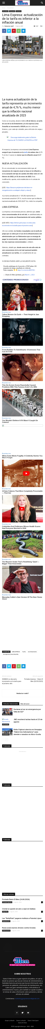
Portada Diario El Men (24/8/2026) (16, 899)
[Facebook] (17, 1013)
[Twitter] (22, 1013)
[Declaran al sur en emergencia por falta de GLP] (7, 711)
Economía (18, 11)
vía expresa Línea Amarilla (10, 654)
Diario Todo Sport (33, 1020)
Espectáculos (6, 921)
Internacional (6, 930)
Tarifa (24, 651)
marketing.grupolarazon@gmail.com (27, 999)
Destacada (12, 11)
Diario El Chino (22, 1023)
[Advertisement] (22, 79)
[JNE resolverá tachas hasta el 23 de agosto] (7, 721)
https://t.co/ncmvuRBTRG (26, 270)
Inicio (3, 8)
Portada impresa (7, 902)
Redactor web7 (9, 26)
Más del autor (25, 704)
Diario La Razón (21, 1020)
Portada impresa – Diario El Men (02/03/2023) (33, 680)
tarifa (26, 152)
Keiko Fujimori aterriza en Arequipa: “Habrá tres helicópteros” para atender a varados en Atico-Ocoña (28, 731)
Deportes (5, 911)
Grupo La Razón (9, 1020)
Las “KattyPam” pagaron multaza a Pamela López (22, 918)
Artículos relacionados (10, 704)
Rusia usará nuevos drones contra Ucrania (18, 928)
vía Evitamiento (32, 651)
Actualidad (10, 8)
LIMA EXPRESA (16, 651)
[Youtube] (28, 1013)
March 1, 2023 (30, 275)
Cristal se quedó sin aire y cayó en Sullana (18, 909)
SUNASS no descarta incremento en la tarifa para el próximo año (11, 681)
